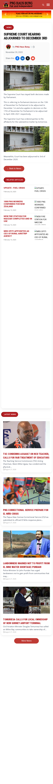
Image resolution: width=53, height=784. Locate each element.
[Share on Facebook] (17, 58)
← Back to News (14, 168)
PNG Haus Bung (22, 47)
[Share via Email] (33, 58)
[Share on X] (28, 58)
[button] (5, 14)
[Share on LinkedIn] (22, 58)
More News (26, 641)
